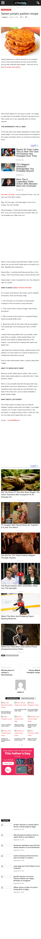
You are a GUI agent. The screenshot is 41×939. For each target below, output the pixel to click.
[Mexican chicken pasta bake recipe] (20, 720)
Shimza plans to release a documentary (7, 672)
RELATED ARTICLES (12, 698)
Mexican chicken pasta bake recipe (19, 725)
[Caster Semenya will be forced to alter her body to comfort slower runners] (6, 858)
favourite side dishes (12, 67)
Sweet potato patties (12, 655)
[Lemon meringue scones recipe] (7, 720)
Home (2, 7)
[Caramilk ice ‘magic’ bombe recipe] (20, 734)
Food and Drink (10, 7)
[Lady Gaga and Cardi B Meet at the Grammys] (6, 873)
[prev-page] (19, 745)
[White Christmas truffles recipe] (34, 734)
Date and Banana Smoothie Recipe (6, 712)
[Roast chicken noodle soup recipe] (20, 705)
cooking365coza (14, 420)
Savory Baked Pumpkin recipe (33, 671)
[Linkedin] (36, 22)
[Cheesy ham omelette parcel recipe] (7, 734)
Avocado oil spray (8, 194)
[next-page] (22, 745)
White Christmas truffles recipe (32, 739)
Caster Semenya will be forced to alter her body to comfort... (26, 857)
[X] (21, 22)
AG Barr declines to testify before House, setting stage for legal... (26, 826)
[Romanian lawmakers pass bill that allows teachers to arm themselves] (6, 852)
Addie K (5, 17)
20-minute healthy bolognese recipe (33, 710)
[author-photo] (20, 685)
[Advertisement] (20, 91)
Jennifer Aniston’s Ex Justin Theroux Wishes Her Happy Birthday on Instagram (24, 878)
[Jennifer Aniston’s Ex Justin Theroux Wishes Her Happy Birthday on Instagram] (6, 883)
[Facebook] (16, 22)
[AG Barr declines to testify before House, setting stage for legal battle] (6, 827)
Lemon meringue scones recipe (6, 725)
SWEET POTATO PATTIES (22, 288)
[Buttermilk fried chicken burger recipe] (34, 720)
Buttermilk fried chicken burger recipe (32, 726)
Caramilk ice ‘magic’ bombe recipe (20, 739)
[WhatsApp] (31, 22)
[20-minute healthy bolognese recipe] (34, 705)
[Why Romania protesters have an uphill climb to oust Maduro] (6, 837)
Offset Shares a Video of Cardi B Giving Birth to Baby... (25, 888)
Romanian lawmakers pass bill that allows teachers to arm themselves (27, 846)
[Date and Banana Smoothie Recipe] (7, 706)
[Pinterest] (26, 22)
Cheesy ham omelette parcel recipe (5, 740)
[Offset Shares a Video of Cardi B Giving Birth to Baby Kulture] (6, 893)
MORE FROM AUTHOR (27, 698)
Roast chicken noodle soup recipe (20, 710)
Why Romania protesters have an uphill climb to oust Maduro (26, 836)
